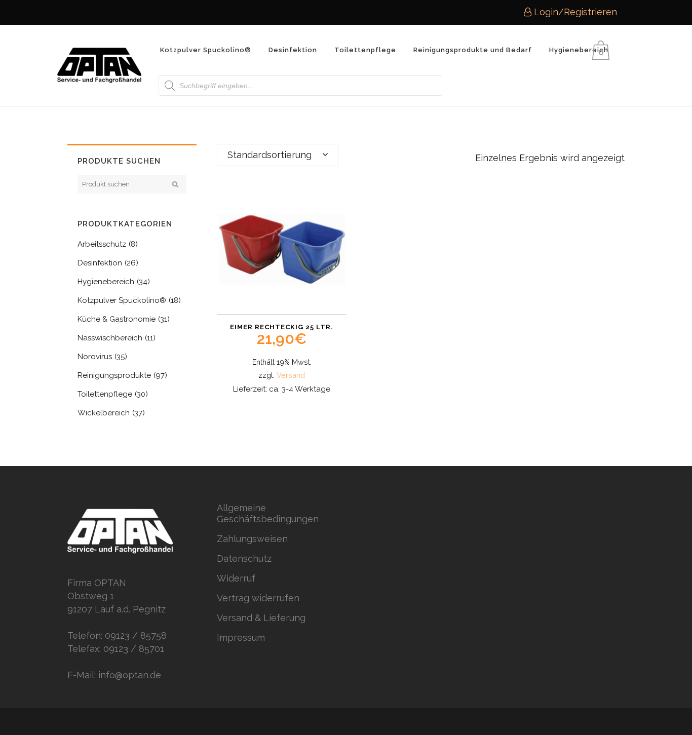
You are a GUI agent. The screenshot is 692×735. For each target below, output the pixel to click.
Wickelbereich (104, 412)
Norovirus (95, 356)
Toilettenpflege (105, 394)
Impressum (241, 637)
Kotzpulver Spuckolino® (122, 300)
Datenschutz (244, 558)
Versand (291, 375)
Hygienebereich (106, 281)
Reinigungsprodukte (114, 375)
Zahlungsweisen (252, 538)
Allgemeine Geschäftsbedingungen (268, 513)
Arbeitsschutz (102, 244)
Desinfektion (100, 262)
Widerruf (236, 578)
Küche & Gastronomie (117, 319)
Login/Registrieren (574, 12)
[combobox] (277, 155)
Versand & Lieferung (261, 617)
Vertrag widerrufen (258, 598)
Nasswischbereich (110, 337)
